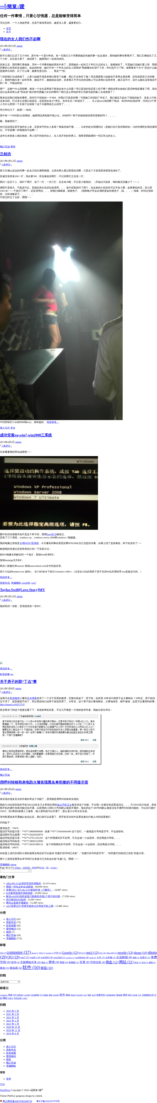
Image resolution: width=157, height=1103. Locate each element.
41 (40, 867)
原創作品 (5, 583)
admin (20, 46)
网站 (126, 962)
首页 (8, 28)
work (92, 957)
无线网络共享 (30, 962)
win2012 (70, 958)
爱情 (12, 146)
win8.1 (35, 957)
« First (16, 867)
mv (11, 674)
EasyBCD (52, 534)
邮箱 (47, 967)
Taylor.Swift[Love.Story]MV (22, 590)
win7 (33, 583)
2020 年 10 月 (13, 1027)
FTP (57, 953)
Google (70, 952)
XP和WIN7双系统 (29, 543)
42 (43, 867)
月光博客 (32, 698)
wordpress (82, 957)
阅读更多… (53, 422)
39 (35, 867)
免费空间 (100, 995)
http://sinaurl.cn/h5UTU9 (12, 704)
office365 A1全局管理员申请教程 (23, 883)
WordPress (5, 1090)
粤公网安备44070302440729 (17, 1101)
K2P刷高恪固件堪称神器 (19, 893)
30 (29, 867)
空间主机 (97, 962)
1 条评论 (6, 49)
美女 (12, 427)
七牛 (101, 957)
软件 (31, 967)
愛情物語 (11, 928)
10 (24, 867)
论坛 (145, 962)
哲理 (15, 962)
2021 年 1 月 (12, 1024)
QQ (13, 957)
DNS (42, 953)
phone (13, 864)
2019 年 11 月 (13, 1030)
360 (3, 953)
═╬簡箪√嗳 (12, 6)
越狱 (152, 962)
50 (47, 867)
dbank (34, 953)
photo (20, 994)
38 (33, 867)
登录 (8, 1079)
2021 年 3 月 (12, 1017)
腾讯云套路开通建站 (17, 902)
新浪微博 (15, 698)
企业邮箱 (124, 957)
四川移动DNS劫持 (16, 899)
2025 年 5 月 (12, 1011)
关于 (8, 31)
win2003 (47, 957)
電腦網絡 (16, 583)
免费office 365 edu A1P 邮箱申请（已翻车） (29, 890)
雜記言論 (5, 146)
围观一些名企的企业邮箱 (19, 886)
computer (19, 952)
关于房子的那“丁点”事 (18, 682)
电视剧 (74, 962)
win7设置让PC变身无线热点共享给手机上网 (29, 906)
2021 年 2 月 (12, 1020)
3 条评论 (6, 164)
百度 (85, 962)
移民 (8, 932)
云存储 (110, 957)
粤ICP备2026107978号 (48, 1101)
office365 (111, 953)
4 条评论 (6, 692)
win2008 (25, 583)
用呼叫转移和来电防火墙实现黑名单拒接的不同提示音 (44, 782)
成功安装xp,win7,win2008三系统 (26, 435)
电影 (64, 962)
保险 (136, 957)
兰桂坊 (5, 154)
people (125, 952)
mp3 (92, 952)
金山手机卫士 (64, 804)
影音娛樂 (5, 674)
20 (26, 867)
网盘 (112, 962)
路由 (4, 968)
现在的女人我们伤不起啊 (20, 39)
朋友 (44, 962)
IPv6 (82, 953)
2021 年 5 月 (12, 1014)
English (50, 953)
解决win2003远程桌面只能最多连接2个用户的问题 (33, 896)
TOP (2, 1084)
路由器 (16, 967)
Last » (54, 867)
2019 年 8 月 (12, 1033)
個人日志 (5, 427)
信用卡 (145, 957)
